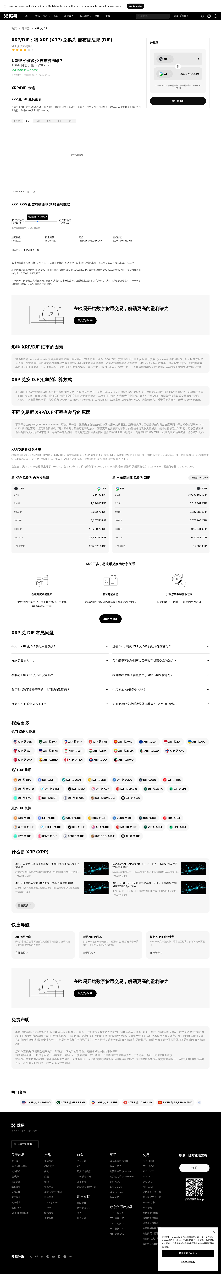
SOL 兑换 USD (117, 1228)
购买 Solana (116, 1187)
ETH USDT (148, 1176)
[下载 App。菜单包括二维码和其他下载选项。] (196, 16)
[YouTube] (53, 1256)
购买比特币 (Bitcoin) (120, 1171)
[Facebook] (59, 1256)
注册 (184, 16)
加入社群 (81, 1218)
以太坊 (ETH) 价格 (152, 1197)
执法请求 (16, 1202)
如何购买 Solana (151, 1243)
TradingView (51, 1202)
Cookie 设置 (188, 1261)
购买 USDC (115, 1166)
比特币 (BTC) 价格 (152, 1192)
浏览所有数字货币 (53, 1192)
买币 (27, 16)
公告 (79, 1213)
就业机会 (16, 1171)
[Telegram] (36, 1256)
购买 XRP (114, 1197)
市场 (37, 16)
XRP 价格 (147, 1207)
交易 (45, 16)
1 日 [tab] (27, 121)
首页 (14, 28)
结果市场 (48, 1212)
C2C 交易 (49, 1166)
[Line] (47, 1256)
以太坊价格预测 (151, 1218)
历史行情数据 (84, 1171)
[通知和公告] (202, 16)
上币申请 (81, 1181)
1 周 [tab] (38, 121)
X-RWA (48, 1207)
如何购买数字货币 (152, 1228)
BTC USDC (148, 1161)
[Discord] (42, 1256)
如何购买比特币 (151, 1233)
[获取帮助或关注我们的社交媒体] (209, 16)
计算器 (26, 28)
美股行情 (48, 1218)
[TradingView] (70, 1256)
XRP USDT (148, 1187)
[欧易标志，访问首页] (10, 16)
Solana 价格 (149, 1202)
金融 (56, 16)
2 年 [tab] (70, 121)
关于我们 (16, 1161)
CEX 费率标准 (84, 1176)
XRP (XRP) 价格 (31, 250)
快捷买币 (48, 1161)
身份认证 (100, 601)
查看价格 (88, 952)
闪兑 (46, 1171)
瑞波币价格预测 (151, 1223)
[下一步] (206, 1102)
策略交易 (48, 1187)
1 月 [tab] (49, 121)
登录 (176, 16)
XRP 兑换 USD (117, 1233)
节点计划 (81, 1161)
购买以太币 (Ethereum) (122, 1176)
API (78, 1166)
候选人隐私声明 (19, 1166)
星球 (97, 16)
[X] (30, 1256)
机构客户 (68, 16)
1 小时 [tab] (17, 121)
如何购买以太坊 (151, 1238)
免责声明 (16, 1192)
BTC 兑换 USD (117, 1213)
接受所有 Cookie (188, 1253)
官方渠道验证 (84, 1208)
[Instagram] (64, 1256)
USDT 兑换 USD (118, 1223)
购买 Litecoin (116, 1192)
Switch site (135, 6)
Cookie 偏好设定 (20, 1212)
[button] (60, 646)
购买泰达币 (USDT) (119, 1161)
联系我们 (16, 1176)
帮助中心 (81, 1202)
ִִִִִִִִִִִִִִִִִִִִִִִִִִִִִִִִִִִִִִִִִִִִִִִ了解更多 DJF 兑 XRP (199, 477)
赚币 (46, 1181)
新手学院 (84, 16)
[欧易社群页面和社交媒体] (76, 1256)
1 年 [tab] (59, 121)
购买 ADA (115, 1181)
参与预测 (155, 952)
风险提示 (141, 1039)
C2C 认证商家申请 (86, 1187)
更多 (107, 16)
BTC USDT (148, 1171)
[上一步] (14, 1102)
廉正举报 (16, 1197)
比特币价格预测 (151, 1212)
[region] (188, 1249)
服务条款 (127, 1039)
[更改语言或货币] (215, 16)
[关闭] (214, 1232)
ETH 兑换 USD (117, 1218)
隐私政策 (16, 1187)
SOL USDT (148, 1181)
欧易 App (16, 1207)
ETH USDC (148, 1166)
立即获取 (20, 952)
